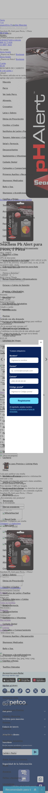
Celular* (13, 376)
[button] (41, 342)
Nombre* (13, 356)
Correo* (13, 366)
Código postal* (16, 387)
